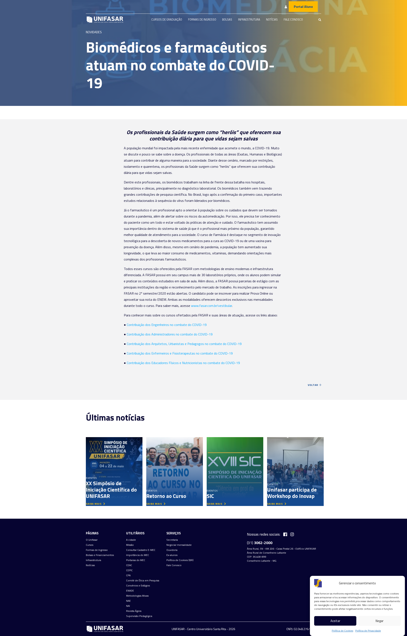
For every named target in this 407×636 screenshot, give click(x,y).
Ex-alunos (171, 555)
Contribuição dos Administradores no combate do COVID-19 (170, 334)
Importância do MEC (137, 555)
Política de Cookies (342, 631)
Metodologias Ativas (137, 596)
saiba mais (94, 504)
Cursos (89, 545)
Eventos (91, 478)
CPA (128, 575)
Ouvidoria (171, 550)
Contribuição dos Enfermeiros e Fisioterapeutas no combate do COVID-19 (180, 353)
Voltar (313, 385)
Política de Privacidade (368, 631)
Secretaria (172, 540)
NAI (128, 606)
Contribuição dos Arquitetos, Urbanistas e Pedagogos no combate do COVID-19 (184, 343)
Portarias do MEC (135, 560)
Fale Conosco (293, 19)
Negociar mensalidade (179, 545)
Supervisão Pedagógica (139, 616)
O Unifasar (92, 540)
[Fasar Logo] (105, 19)
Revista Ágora (133, 611)
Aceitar (335, 620)
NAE (128, 601)
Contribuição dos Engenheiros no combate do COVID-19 (167, 324)
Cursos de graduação (166, 19)
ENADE (130, 591)
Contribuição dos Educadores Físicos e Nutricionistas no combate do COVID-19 (183, 362)
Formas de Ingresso (202, 19)
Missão (130, 545)
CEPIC (129, 570)
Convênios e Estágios (138, 586)
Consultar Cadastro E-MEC (140, 550)
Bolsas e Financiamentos (100, 555)
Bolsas (227, 19)
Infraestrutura (249, 19)
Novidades (94, 32)
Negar (379, 620)
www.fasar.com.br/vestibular (211, 305)
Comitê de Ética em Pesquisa (142, 580)
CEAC (129, 565)
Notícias (272, 19)
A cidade (131, 540)
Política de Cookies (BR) (180, 560)
